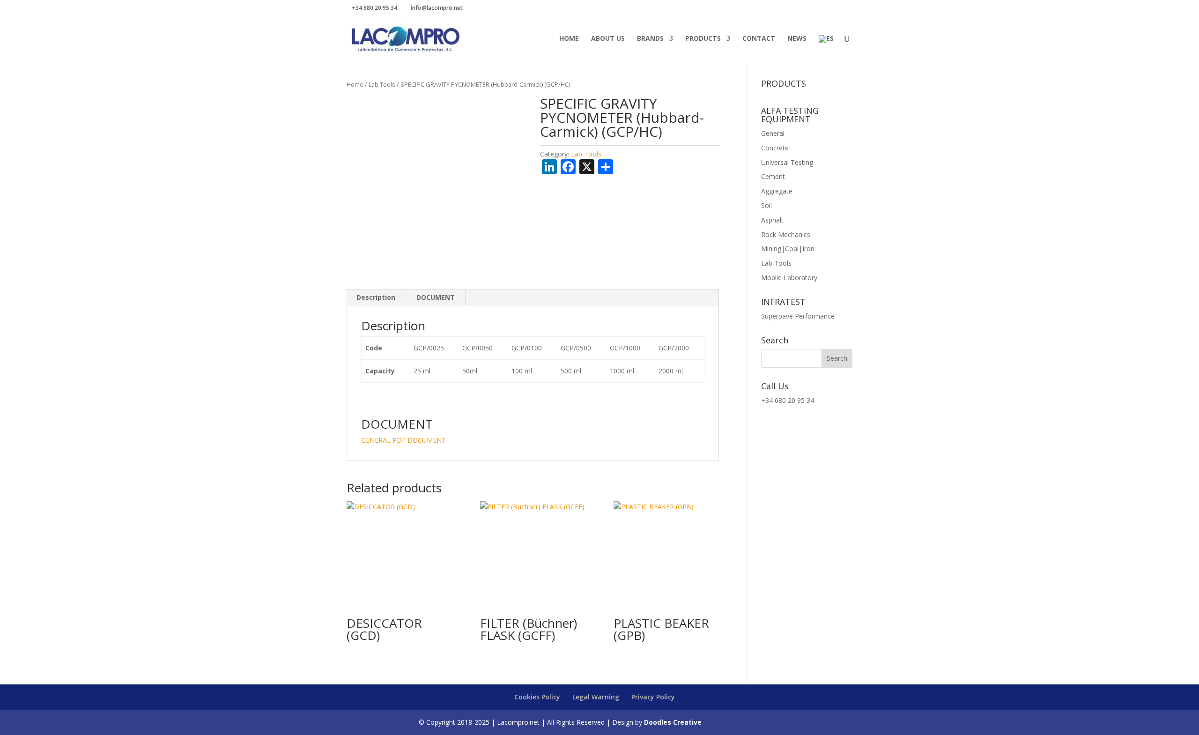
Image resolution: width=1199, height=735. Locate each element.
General (773, 133)
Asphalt (772, 219)
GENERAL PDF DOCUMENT (403, 440)
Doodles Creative (673, 722)
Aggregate (776, 190)
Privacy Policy (653, 696)
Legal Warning (595, 696)
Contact (758, 39)
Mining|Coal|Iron (787, 248)
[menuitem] (826, 49)
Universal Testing (787, 162)
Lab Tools (382, 84)
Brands (650, 39)
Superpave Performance (798, 316)
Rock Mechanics (785, 234)
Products (703, 39)
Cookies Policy (537, 696)
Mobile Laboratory (789, 277)
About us (608, 39)
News (797, 39)
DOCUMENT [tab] (435, 297)
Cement (773, 176)
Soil (766, 205)
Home (569, 39)
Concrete (775, 147)
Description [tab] (375, 297)
